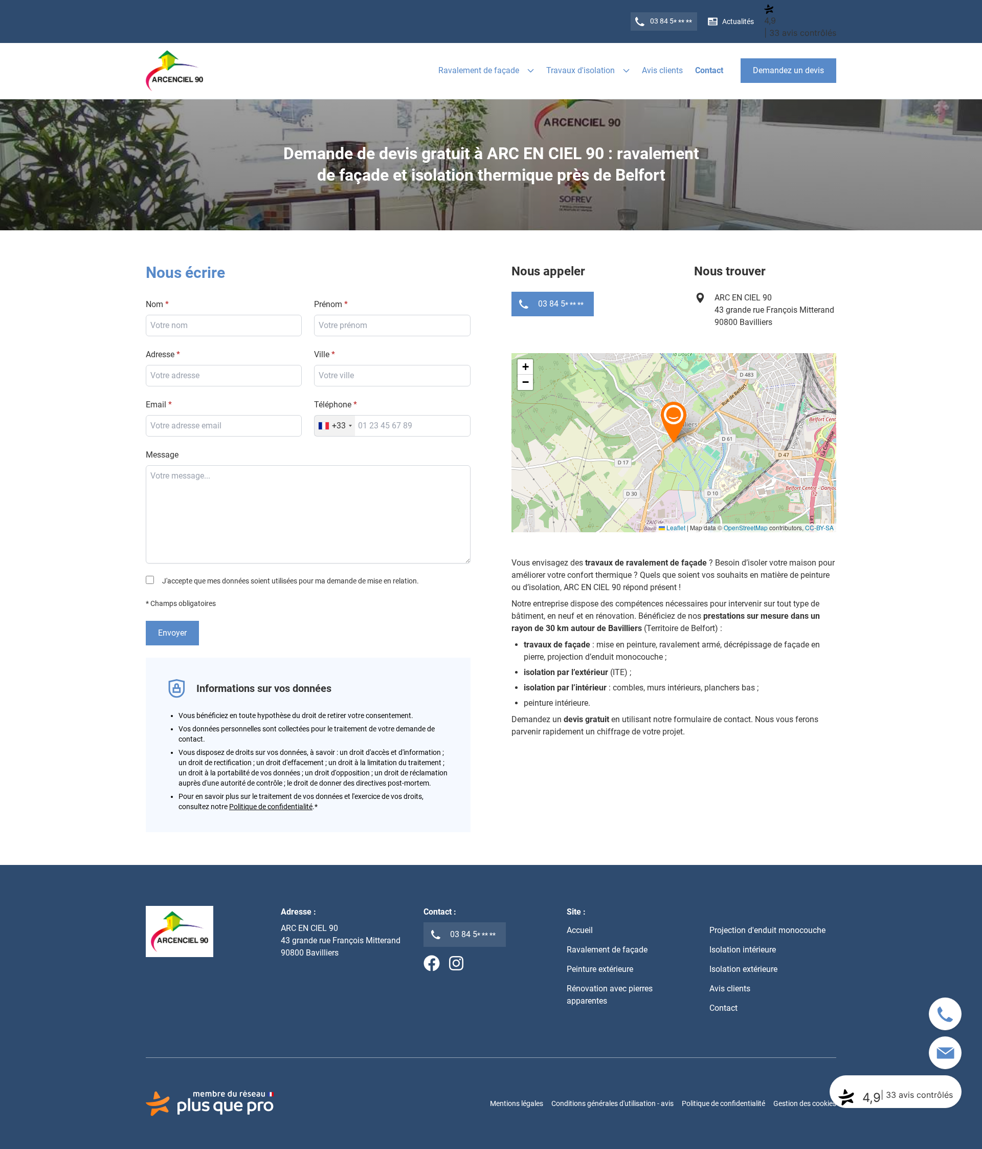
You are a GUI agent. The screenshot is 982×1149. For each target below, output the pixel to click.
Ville (321, 354)
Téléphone (332, 404)
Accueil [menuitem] (580, 930)
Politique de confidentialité (271, 807)
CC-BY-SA (819, 527)
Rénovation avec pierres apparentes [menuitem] (610, 995)
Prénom (328, 304)
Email (156, 404)
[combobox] (392, 375)
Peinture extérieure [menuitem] (600, 969)
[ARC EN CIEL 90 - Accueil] (174, 70)
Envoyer (172, 633)
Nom (154, 304)
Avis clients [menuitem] (662, 70)
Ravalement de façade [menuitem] (607, 950)
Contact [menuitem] (709, 70)
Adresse (160, 354)
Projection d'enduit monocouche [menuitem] (767, 930)
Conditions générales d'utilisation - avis (612, 1103)
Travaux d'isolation (580, 70)
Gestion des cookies (804, 1103)
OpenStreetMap (746, 527)
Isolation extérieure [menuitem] (743, 969)
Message (162, 455)
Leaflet (675, 527)
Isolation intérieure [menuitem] (742, 950)
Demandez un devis (788, 70)
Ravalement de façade (478, 70)
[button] (673, 422)
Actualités (738, 21)
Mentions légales (516, 1103)
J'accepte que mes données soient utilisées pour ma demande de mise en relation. (290, 581)
